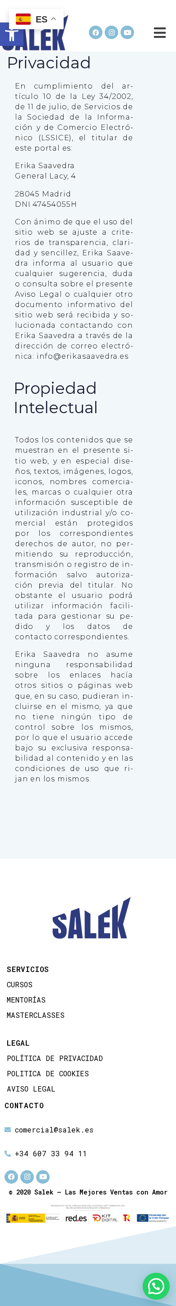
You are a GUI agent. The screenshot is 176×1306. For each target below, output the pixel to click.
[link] (11, 34)
